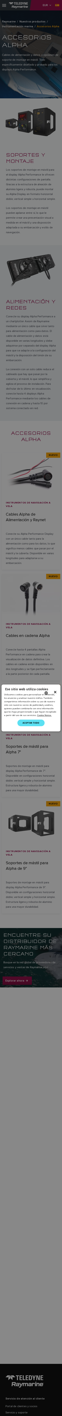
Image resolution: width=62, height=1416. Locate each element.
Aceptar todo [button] (31, 722)
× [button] (55, 692)
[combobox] (46, 693)
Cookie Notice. (44, 715)
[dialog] (31, 708)
